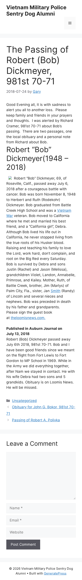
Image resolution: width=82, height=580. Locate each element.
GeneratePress (55, 573)
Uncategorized (24, 401)
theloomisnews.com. (28, 318)
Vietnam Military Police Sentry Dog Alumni (36, 10)
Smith (55, 291)
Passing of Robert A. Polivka (36, 420)
